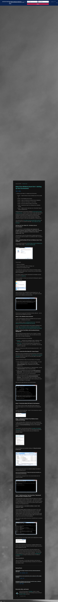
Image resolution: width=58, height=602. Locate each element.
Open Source (44, 1)
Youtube (52, 1)
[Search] (55, 2)
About (37, 1)
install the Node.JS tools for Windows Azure (34, 243)
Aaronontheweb (5, 1)
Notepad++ (19, 340)
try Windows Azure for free (30, 322)
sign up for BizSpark (22, 326)
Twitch (49, 1)
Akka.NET (21, 594)
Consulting (33, 1)
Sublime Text (19, 343)
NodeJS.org (24, 275)
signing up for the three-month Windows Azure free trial (25, 323)
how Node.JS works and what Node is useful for (32, 220)
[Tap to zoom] (24, 260)
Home (25, 1)
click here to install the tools (30, 244)
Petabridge (31, 591)
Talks (40, 1)
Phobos (24, 594)
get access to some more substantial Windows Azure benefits (31, 328)
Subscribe (29, 1)
